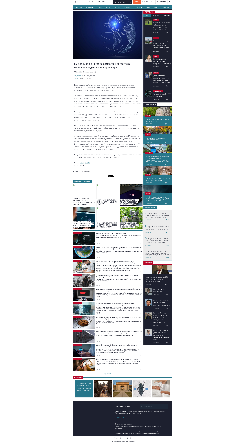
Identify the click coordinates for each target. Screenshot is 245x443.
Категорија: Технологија (89, 72)
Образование (90, 7)
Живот (148, 7)
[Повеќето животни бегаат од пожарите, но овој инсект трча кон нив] (142, 388)
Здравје (117, 7)
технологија (79, 171)
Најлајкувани (78, 377)
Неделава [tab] (156, 16)
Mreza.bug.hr (85, 163)
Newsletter (120, 417)
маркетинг (119, 406)
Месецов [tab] (167, 16)
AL (77, 2)
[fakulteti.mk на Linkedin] (124, 438)
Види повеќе (107, 374)
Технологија (128, 7)
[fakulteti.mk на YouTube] (127, 438)
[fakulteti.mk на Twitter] (117, 438)
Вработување (102, 2)
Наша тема (78, 7)
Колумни (139, 7)
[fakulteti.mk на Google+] (121, 438)
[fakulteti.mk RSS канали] (130, 438)
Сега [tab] (147, 16)
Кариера (156, 7)
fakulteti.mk (84, 409)
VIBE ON (137, 2)
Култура (108, 7)
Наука (100, 7)
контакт (127, 406)
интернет (87, 171)
